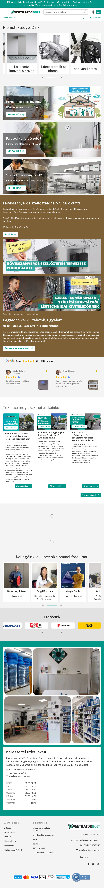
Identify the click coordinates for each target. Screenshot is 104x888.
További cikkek (89, 495)
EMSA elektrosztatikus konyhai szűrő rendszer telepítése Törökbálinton (17, 436)
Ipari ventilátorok (22, 69)
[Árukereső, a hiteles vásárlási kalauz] (81, 877)
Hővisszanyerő (80, 426)
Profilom (7, 837)
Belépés (7, 828)
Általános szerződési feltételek (41, 829)
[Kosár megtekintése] (98, 12)
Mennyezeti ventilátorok (86, 69)
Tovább (9, 234)
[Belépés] (93, 12)
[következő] (61, 78)
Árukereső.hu (84, 857)
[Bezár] (99, 3)
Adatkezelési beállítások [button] (43, 853)
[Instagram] (97, 864)
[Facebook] (88, 864)
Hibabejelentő (10, 841)
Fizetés (36, 839)
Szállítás (36, 844)
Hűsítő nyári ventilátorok (54, 69)
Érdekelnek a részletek (17, 348)
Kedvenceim (9, 846)
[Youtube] (93, 864)
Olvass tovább (22, 486)
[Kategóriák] (5, 12)
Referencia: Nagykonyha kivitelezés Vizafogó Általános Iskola (51, 435)
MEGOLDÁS (14, 114)
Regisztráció (9, 832)
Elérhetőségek (39, 848)
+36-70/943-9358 (93, 18)
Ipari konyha (11, 428)
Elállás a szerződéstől (13, 850)
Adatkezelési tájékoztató (43, 835)
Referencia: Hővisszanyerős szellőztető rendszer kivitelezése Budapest (83, 436)
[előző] (43, 78)
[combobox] (65, 12)
